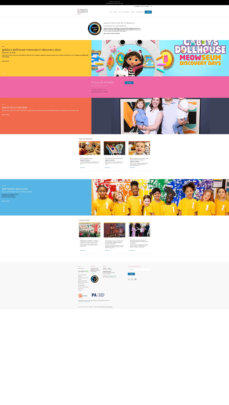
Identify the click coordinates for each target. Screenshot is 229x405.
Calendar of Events (112, 275)
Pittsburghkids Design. (85, 301)
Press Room (80, 288)
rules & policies (81, 285)
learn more (5, 59)
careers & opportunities (83, 287)
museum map (81, 283)
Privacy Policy (103, 306)
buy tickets (129, 82)
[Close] (227, 1)
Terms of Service (109, 306)
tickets (148, 12)
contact (79, 290)
